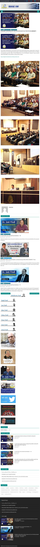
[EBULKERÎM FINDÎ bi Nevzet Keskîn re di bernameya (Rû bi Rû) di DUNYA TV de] (20, 249)
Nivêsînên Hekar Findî (23, 490)
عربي (11, 1)
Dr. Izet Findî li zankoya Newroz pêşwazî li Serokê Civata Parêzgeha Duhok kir (34, 293)
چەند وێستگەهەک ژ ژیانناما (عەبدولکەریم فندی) (9, 472)
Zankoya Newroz (14, 29)
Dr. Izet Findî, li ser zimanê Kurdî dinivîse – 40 (23, 451)
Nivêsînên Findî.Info (14, 490)
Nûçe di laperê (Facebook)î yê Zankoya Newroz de (10, 56)
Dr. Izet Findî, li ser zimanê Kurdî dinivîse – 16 (23, 526)
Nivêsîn (36, 488)
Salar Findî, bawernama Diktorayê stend (9, 481)
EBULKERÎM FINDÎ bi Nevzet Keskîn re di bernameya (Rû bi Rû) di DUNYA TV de (18, 259)
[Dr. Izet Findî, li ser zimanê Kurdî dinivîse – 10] (20, 274)
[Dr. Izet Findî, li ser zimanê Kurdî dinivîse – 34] (20, 225)
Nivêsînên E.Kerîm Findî (7, 258)
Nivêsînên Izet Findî (7, 29)
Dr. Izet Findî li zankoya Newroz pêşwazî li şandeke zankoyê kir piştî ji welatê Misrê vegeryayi (6, 293)
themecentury (14, 545)
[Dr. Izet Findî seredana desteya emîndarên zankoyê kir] (7, 438)
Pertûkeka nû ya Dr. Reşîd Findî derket (8, 474)
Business (2, 488)
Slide (20, 492)
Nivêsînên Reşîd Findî (5, 492)
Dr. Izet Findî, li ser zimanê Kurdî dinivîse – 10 (11, 284)
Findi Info (8, 32)
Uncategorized (35, 492)
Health (26, 488)
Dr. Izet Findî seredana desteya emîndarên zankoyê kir (25, 436)
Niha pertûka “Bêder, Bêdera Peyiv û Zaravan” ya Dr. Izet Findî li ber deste (15, 476)
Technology (29, 492)
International (31, 488)
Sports (24, 492)
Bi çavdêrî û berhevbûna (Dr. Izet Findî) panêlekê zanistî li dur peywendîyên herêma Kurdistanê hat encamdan (26, 460)
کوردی (14, 1)
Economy (12, 488)
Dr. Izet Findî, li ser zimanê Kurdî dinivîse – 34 (11, 235)
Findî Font (21, 488)
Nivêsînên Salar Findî (14, 492)
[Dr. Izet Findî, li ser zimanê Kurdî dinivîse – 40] (7, 454)
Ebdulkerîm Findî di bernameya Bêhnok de (9, 478)
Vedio (2, 494)
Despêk (2, 29)
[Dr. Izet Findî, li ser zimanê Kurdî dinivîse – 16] (7, 529)
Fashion (16, 488)
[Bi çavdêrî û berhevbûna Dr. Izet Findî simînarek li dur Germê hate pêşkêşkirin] (7, 521)
